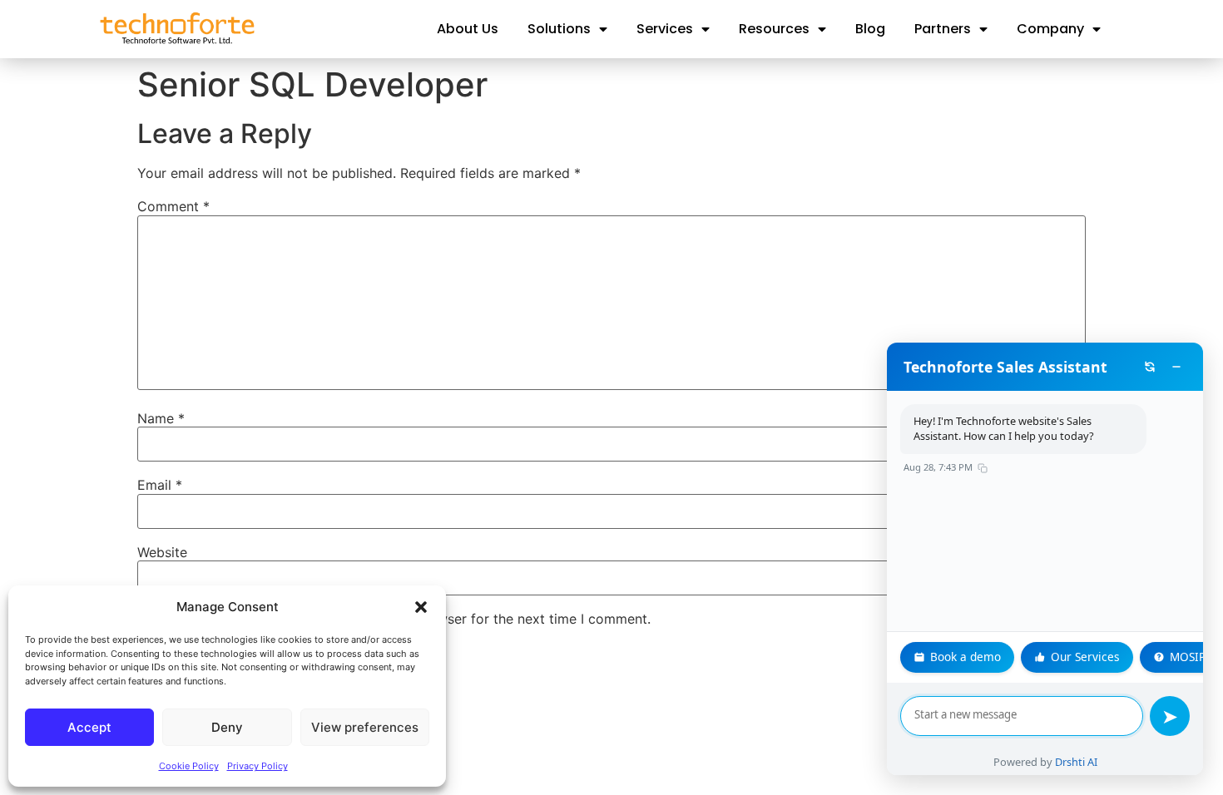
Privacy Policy (257, 766)
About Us (467, 28)
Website (162, 552)
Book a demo (965, 656)
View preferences (364, 727)
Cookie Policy (189, 766)
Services (664, 28)
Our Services (1085, 656)
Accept (89, 727)
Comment (173, 206)
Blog (870, 28)
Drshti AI (1076, 761)
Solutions (559, 28)
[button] (421, 607)
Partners (942, 28)
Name (161, 418)
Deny (227, 727)
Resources (774, 28)
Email (159, 484)
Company (1050, 28)
